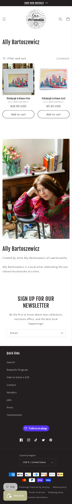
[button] (4, 19)
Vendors (12, 392)
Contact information (38, 497)
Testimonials (14, 414)
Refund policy (59, 487)
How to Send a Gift (18, 377)
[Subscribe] (61, 333)
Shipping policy (55, 492)
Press (10, 407)
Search (11, 362)
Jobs (9, 400)
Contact (11, 384)
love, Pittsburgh (21, 487)
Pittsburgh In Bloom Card (53, 98)
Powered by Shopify (40, 487)
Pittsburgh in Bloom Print (18, 98)
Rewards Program (17, 369)
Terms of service (37, 492)
